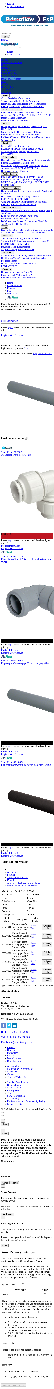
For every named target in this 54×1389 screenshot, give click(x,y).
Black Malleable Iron (20, 275)
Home (10, 282)
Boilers (5, 95)
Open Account (14, 54)
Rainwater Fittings (14, 177)
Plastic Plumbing (9, 174)
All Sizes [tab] (11, 872)
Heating (5, 123)
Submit (14, 1183)
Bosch (12, 101)
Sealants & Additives (11, 241)
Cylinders (5, 132)
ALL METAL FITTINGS (25, 168)
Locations (11, 1055)
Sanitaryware (31, 221)
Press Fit (24, 171)
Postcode (5, 1176)
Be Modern (26, 230)
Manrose (39, 238)
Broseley (21, 232)
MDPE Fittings (8, 182)
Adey (20, 272)
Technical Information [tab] (17, 877)
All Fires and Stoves (35, 232)
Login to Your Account (12, 335)
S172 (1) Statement (16, 1096)
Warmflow (34, 101)
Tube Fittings (41, 202)
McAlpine (29, 182)
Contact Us (12, 1071)
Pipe (3, 177)
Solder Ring (28, 162)
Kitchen (5, 216)
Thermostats (36, 126)
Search (5, 37)
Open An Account (15, 6)
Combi (4, 98)
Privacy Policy (14, 1090)
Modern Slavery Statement (19, 1069)
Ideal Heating (23, 103)
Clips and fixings (9, 249)
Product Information (10, 545)
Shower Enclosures (20, 210)
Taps (20, 218)
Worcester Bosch (38, 103)
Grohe (35, 216)
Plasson (39, 177)
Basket (4, 39)
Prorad (21, 146)
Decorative (6, 148)
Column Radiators (9, 151)
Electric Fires (7, 230)
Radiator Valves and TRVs (14, 137)
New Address (7, 1161)
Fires (4, 227)
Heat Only (6, 103)
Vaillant (24, 106)
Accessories (6, 115)
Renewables (7, 252)
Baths (4, 218)
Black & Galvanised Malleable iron (18, 160)
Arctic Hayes (38, 241)
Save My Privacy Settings (13, 1385)
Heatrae (11, 118)
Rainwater (37, 191)
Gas (13, 196)
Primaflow (29, 238)
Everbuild (29, 249)
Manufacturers (14, 1058)
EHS (14, 103)
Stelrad (31, 148)
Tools (3, 238)
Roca (26, 224)
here (26, 348)
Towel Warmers (28, 277)
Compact (5, 146)
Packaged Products (11, 188)
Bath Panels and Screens (12, 221)
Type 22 (39, 148)
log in (10, 327)
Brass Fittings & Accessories (14, 165)
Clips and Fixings (9, 202)
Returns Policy (14, 1085)
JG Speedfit (29, 177)
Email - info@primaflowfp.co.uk (16, 1042)
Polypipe (37, 179)
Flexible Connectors (21, 191)
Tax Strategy (13, 1098)
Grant (16, 98)
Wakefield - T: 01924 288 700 (15, 1037)
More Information (9, 320)
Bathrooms (6, 191)
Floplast (11, 288)
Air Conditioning (19, 255)
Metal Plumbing (9, 157)
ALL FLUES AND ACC (39, 115)
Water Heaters (17, 132)
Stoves (17, 230)
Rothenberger (23, 246)
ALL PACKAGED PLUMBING (21, 197)
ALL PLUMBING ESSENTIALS (25, 242)
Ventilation (31, 204)
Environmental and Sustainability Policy (26, 1101)
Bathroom (6, 210)
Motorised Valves (35, 137)
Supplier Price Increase (18, 1082)
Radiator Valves (18, 204)
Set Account (7, 1214)
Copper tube (34, 165)
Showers (34, 210)
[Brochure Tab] (2, 1112)
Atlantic (30, 151)
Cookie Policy (14, 1087)
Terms (10, 1093)
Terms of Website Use (17, 1077)
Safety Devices (31, 134)
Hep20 (29, 179)
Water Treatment (16, 134)
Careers (10, 1074)
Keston (21, 112)
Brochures (12, 1050)
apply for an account (42, 353)
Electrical (5, 204)
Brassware (6, 171)
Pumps (4, 134)
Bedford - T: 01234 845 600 (14, 1032)
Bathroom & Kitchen (11, 207)
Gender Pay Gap (15, 1104)
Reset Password (14, 1061)
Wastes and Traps (17, 179)
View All (28, 272)
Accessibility (13, 1066)
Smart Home (24, 126)
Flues (3, 112)
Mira (25, 218)
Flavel (14, 232)
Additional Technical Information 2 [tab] (23, 883)
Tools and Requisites (26, 196)
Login (10, 52)
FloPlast (20, 182)
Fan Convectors (19, 148)
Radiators (6, 143)
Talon (13, 246)
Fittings (4, 179)
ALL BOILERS (36, 106)
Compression (41, 160)
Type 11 (29, 146)
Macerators (12, 218)
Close (4, 1124)
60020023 (12, 293)
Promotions (12, 1053)
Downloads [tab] (12, 880)
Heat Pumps (7, 258)
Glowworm (14, 106)
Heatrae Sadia (21, 101)
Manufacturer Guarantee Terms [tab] (22, 885)
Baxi (10, 98)
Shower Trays (25, 216)
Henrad (22, 151)
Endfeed (16, 171)
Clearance (6, 269)
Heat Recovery (8, 263)
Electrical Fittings (15, 238)
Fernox (21, 249)
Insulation (5, 246)
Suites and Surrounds (43, 230)
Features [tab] (11, 874)
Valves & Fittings (33, 132)
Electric (4, 106)
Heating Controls (9, 126)
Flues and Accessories (12, 109)
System (4, 101)
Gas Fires (5, 232)
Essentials (7, 236)
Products (11, 1047)
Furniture (13, 216)
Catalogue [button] (6, 92)
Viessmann (24, 98)
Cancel (5, 1183)
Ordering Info (47, 927)
